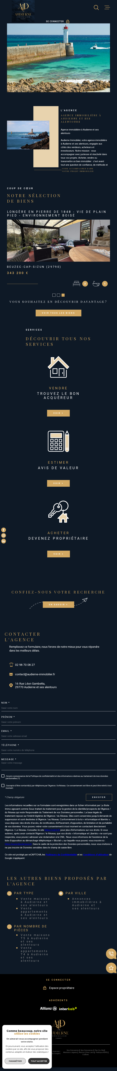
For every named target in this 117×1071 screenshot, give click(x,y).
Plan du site (99, 1054)
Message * (9, 763)
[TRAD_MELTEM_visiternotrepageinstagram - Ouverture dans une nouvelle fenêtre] (3, 535)
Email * (6, 735)
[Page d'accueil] (23, 11)
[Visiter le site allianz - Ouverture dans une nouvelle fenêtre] (48, 1012)
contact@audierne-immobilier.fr (35, 678)
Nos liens (90, 1056)
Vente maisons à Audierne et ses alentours (35, 905)
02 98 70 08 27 (25, 668)
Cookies (85, 1058)
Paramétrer (15, 1061)
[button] (53, 298)
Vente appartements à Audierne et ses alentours (34, 916)
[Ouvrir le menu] (107, 7)
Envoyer (99, 801)
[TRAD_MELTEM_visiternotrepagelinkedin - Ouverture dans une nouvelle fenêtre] (3, 541)
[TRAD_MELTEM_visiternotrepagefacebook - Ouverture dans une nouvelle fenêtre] (3, 530)
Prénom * (8, 721)
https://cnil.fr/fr (52, 833)
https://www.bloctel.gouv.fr (18, 847)
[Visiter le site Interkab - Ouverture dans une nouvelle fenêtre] (68, 1012)
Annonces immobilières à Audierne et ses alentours (87, 907)
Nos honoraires (73, 1054)
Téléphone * (10, 749)
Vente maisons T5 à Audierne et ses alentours (35, 943)
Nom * (5, 707)
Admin (81, 1056)
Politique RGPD (102, 1056)
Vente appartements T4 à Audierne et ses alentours (35, 958)
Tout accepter (39, 1061)
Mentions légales (70, 1056)
